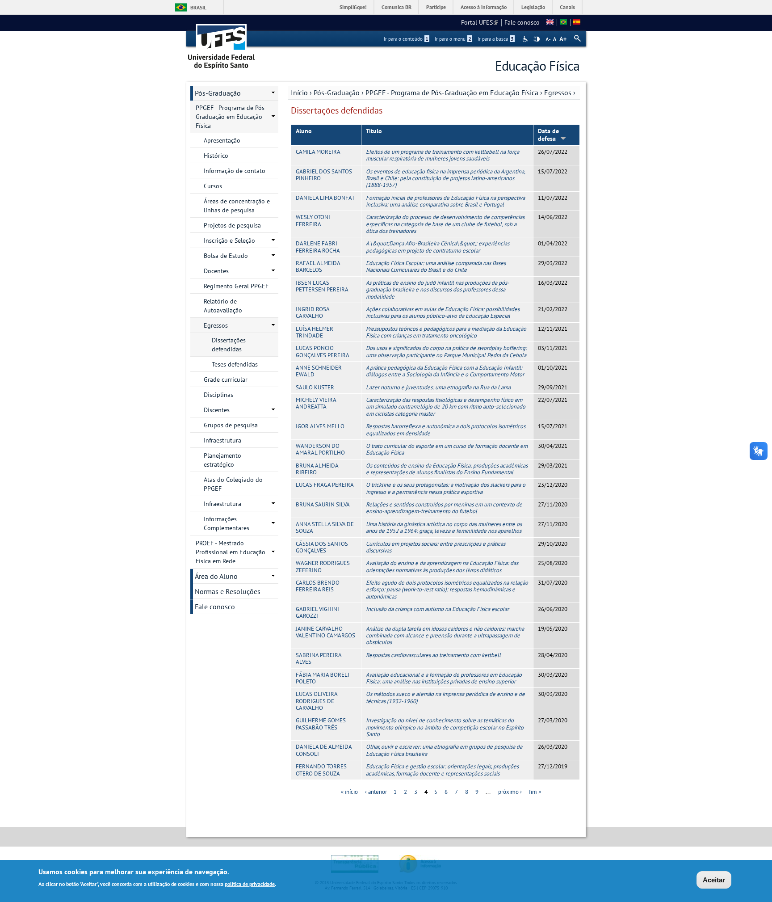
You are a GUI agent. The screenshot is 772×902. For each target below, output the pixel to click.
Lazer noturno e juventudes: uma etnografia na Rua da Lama (438, 387)
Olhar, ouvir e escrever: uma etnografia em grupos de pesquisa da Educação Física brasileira (444, 750)
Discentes (217, 410)
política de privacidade (250, 883)
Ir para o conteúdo (406, 39)
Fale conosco (522, 22)
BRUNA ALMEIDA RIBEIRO (317, 469)
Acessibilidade (526, 39)
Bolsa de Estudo (226, 256)
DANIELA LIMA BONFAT (325, 198)
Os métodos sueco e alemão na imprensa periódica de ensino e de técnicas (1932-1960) (445, 697)
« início (349, 792)
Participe (436, 7)
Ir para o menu (453, 39)
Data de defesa (548, 135)
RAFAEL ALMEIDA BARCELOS (318, 266)
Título (374, 131)
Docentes (216, 271)
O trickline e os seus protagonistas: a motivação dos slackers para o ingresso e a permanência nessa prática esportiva (445, 488)
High (536, 39)
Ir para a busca (496, 39)
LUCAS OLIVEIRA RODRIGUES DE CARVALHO (316, 701)
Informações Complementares (226, 523)
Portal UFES (479, 22)
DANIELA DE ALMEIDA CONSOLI (324, 750)
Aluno (304, 131)
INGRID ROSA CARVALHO (312, 312)
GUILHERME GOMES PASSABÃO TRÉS (321, 724)
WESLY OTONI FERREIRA (313, 220)
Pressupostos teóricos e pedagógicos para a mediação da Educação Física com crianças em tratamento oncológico (446, 332)
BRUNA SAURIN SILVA (323, 504)
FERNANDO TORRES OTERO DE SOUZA (321, 770)
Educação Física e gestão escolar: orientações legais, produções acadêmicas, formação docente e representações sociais (442, 770)
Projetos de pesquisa (232, 225)
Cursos (213, 186)
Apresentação (222, 140)
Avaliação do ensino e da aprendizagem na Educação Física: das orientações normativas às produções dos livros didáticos (442, 566)
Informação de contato (234, 171)
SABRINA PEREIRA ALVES (318, 658)
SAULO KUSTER (315, 387)
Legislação (533, 7)
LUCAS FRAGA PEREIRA (325, 485)
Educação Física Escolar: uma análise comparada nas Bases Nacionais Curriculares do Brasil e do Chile (436, 266)
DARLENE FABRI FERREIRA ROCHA (318, 247)
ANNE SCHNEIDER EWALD (319, 371)
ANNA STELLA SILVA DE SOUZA (325, 527)
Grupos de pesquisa (231, 425)
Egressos (557, 92)
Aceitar (714, 880)
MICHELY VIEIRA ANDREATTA (316, 403)
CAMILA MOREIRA (318, 152)
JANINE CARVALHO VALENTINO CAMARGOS (325, 632)
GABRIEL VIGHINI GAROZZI (317, 612)
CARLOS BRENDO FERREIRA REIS (318, 586)
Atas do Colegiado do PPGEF (233, 484)
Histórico (216, 156)
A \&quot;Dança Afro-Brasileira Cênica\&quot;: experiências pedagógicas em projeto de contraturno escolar (437, 247)
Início (299, 92)
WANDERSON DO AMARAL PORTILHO (320, 449)
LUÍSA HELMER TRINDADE (314, 332)
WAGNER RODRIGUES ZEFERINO (323, 566)
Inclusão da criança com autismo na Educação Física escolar (437, 609)
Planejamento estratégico (222, 459)
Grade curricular (226, 379)
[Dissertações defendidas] (563, 22)
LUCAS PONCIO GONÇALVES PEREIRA (322, 351)
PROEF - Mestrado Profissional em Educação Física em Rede (230, 552)
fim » (535, 792)
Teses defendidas (235, 364)
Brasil (198, 7)
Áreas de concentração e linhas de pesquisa (237, 205)
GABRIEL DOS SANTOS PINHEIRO (324, 175)
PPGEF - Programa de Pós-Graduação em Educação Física (451, 92)
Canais (567, 7)
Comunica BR (396, 7)
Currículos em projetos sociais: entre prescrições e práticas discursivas (435, 547)
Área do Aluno (216, 576)
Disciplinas (218, 395)
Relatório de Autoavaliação (223, 305)
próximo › (510, 792)
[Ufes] (221, 44)
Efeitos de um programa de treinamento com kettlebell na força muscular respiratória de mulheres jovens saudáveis (442, 155)
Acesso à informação (484, 7)
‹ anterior (376, 792)
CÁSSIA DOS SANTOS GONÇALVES (322, 547)
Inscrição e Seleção (229, 240)
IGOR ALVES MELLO (320, 426)
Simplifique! (353, 7)
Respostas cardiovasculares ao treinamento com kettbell (433, 655)
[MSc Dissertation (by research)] (550, 22)
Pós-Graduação (337, 92)
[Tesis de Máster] (576, 22)
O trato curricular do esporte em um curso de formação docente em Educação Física (447, 449)
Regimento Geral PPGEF (236, 286)
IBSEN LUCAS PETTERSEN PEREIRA (322, 286)
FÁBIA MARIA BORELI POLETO (322, 678)
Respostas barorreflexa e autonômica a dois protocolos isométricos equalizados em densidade (445, 429)
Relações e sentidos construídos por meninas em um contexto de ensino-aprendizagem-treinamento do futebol (444, 508)
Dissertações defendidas (229, 344)
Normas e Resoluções (227, 591)
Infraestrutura (222, 440)
